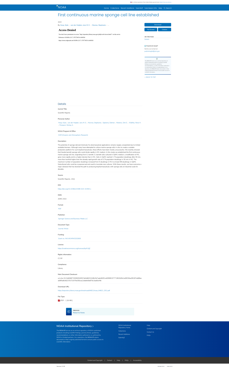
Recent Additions (127, 8)
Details (146, 39)
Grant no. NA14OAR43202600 (69, 238)
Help (160, 8)
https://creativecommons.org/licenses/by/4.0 (73, 248)
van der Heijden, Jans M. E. (80, 25)
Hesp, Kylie (64, 25)
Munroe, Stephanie (99, 25)
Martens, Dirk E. (121, 123)
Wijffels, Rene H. (135, 123)
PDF (59, 209)
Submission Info (151, 8)
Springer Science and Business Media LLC (73, 219)
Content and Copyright (154, 329)
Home (106, 8)
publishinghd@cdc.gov (152, 51)
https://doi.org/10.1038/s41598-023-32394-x (74, 189)
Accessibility (137, 360)
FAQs (148, 335)
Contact (109, 360)
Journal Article (63, 229)
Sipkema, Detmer (109, 123)
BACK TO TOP (151, 77)
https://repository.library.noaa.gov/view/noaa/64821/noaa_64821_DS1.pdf (84, 290)
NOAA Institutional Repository (74, 326)
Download (157, 25)
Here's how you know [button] (165, 2)
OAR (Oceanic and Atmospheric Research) (73, 135)
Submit (138, 8)
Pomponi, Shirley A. (66, 125)
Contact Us (150, 332)
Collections (114, 8)
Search (169, 8)
